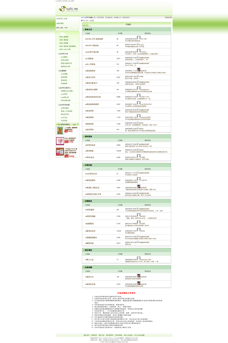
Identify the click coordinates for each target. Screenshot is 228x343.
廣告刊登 (101, 335)
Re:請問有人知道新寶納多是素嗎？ (136, 106)
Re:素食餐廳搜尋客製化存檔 (134, 286)
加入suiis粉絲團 (139, 335)
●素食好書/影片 (91, 83)
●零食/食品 (89, 157)
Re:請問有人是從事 (131, 175)
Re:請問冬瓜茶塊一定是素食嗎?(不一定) (138, 99)
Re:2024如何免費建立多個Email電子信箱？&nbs (140, 238)
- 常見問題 (63, 120)
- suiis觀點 (63, 57)
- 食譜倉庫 (63, 83)
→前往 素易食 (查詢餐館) (67, 46)
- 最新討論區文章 (66, 63)
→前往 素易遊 (63, 40)
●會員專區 (60, 23)
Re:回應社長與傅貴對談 (132, 41)
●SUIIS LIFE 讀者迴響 (94, 39)
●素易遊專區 (90, 180)
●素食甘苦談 (90, 77)
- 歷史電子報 (64, 114)
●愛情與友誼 (90, 231)
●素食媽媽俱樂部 (92, 104)
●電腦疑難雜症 (91, 237)
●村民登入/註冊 (62, 18)
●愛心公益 (89, 259)
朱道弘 (83, 17)
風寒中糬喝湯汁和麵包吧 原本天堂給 (137, 159)
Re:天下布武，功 (130, 65)
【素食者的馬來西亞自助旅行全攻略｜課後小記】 (141, 189)
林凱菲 (141, 123)
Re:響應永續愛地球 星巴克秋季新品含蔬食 (138, 91)
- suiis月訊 (63, 117)
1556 (66, 27)
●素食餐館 (89, 150)
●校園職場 (89, 223)
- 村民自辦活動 (65, 100)
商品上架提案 (128, 335)
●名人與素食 (90, 64)
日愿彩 (142, 157)
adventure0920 (145, 117)
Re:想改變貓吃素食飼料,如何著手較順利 (138, 119)
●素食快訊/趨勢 (91, 89)
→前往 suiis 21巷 (65, 49)
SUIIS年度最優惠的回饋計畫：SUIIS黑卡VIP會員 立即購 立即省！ (146, 72)
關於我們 (86, 335)
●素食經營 (89, 110)
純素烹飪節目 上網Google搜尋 (135, 84)
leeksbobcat (144, 89)
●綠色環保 (89, 129)
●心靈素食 (89, 58)
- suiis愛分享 (64, 97)
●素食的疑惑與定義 (93, 96)
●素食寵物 (89, 117)
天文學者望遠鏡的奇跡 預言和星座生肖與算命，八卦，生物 (144, 211)
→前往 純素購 (63, 43)
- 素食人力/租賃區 (66, 111)
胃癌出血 (128, 244)
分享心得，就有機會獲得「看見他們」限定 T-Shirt (141, 125)
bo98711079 (144, 97)
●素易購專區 (90, 70)
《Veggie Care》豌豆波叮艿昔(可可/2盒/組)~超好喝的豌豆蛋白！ (71, 151)
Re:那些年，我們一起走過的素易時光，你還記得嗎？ (142, 54)
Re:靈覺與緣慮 (130, 233)
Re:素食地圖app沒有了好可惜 (134, 46)
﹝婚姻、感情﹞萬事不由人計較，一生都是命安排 (141, 218)
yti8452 (143, 216)
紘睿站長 (143, 71)
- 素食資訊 (63, 80)
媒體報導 (94, 335)
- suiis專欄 (63, 74)
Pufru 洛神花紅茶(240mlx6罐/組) (70, 139)
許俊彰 (141, 76)
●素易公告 (89, 276)
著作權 (105, 340)
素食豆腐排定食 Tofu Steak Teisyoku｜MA (138, 146)
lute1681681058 (146, 104)
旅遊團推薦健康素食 (131, 182)
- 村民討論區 (64, 60)
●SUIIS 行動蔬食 (92, 45)
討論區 (92, 20)
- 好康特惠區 (64, 108)
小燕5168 (143, 180)
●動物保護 (89, 123)
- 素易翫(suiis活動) (66, 91)
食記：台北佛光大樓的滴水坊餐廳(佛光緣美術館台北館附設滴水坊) (146, 152)
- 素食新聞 (63, 77)
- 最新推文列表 (65, 66)
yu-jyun (141, 44)
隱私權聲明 (109, 335)
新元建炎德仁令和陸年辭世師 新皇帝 (137, 225)
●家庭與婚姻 (90, 216)
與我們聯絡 (118, 335)
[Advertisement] (127, 7)
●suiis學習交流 (91, 173)
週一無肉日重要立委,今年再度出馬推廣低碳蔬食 (140, 130)
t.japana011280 (145, 259)
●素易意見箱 (90, 284)
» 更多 (74, 124)
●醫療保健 (89, 243)
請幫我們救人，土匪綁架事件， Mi (136, 59)
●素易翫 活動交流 (92, 187)
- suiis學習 (63, 94)
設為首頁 (65, 1)
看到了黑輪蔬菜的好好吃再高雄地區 (136, 112)
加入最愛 (71, 1)
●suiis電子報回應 (92, 52)
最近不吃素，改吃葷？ (132, 78)
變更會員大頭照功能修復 (133, 279)
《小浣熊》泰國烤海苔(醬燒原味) (71, 128)
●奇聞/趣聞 (89, 209)
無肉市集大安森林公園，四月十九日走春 (138, 195)
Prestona (143, 52)
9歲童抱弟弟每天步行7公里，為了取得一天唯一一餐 (141, 261)
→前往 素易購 (63, 37)
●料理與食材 (90, 145)
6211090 (143, 39)
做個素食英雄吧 (144, 58)
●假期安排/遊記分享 (93, 194)
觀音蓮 (141, 150)
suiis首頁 (58, 1)
